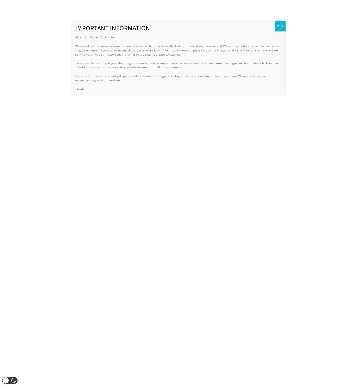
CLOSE (280, 25)
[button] (10, 380)
